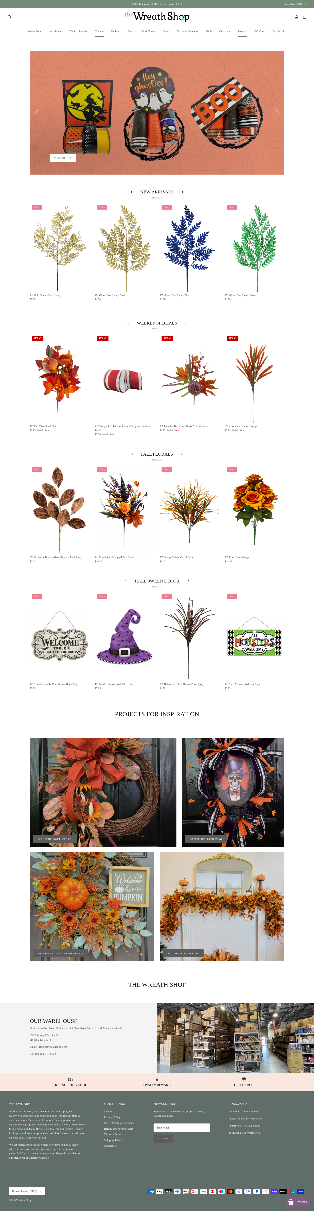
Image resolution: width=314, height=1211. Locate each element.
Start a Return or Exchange (119, 1122)
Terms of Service (113, 1134)
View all (157, 197)
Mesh (131, 31)
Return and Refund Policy (119, 1128)
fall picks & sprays (95, 158)
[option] (157, 113)
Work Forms (148, 31)
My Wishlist (279, 31)
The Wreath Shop (23, 1200)
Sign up (163, 1138)
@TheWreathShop (249, 1125)
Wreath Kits (55, 31)
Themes (99, 31)
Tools (209, 31)
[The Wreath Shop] (157, 17)
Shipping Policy (113, 1140)
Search (108, 1111)
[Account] (296, 17)
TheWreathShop (250, 1111)
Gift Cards (260, 31)
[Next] (277, 113)
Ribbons (116, 31)
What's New (34, 31)
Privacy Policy (112, 1117)
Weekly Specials (78, 31)
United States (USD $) (293, 4)
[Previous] (37, 113)
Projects (242, 31)
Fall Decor (62, 158)
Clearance (225, 31)
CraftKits (174, 4)
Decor (166, 31)
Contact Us (110, 1145)
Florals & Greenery (188, 31)
